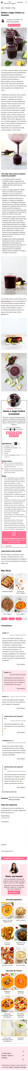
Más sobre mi (13, 892)
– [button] (10, 429)
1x (15, 443)
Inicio (2, 8)
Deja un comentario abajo (12, 540)
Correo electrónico (7, 851)
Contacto (4, 1057)
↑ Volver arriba (6, 1053)
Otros (13, 8)
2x (18, 443)
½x (13, 443)
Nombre (4, 845)
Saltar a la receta (15, 25)
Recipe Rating (5, 816)
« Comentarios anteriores (9, 792)
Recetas (8, 8)
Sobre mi (10, 1055)
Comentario (5, 822)
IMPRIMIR (11, 433)
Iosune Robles (8, 546)
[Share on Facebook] (11, 618)
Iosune (8, 21)
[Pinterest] (23, 1055)
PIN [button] (19, 433)
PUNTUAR (14, 436)
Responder (21, 664)
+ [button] (14, 429)
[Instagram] (23, 1059)
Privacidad (16, 1067)
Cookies (11, 1067)
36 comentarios (15, 21)
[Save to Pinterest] (4, 618)
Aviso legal (23, 1067)
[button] (7, 409)
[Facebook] (23, 1051)
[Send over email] (18, 618)
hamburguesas (5, 301)
